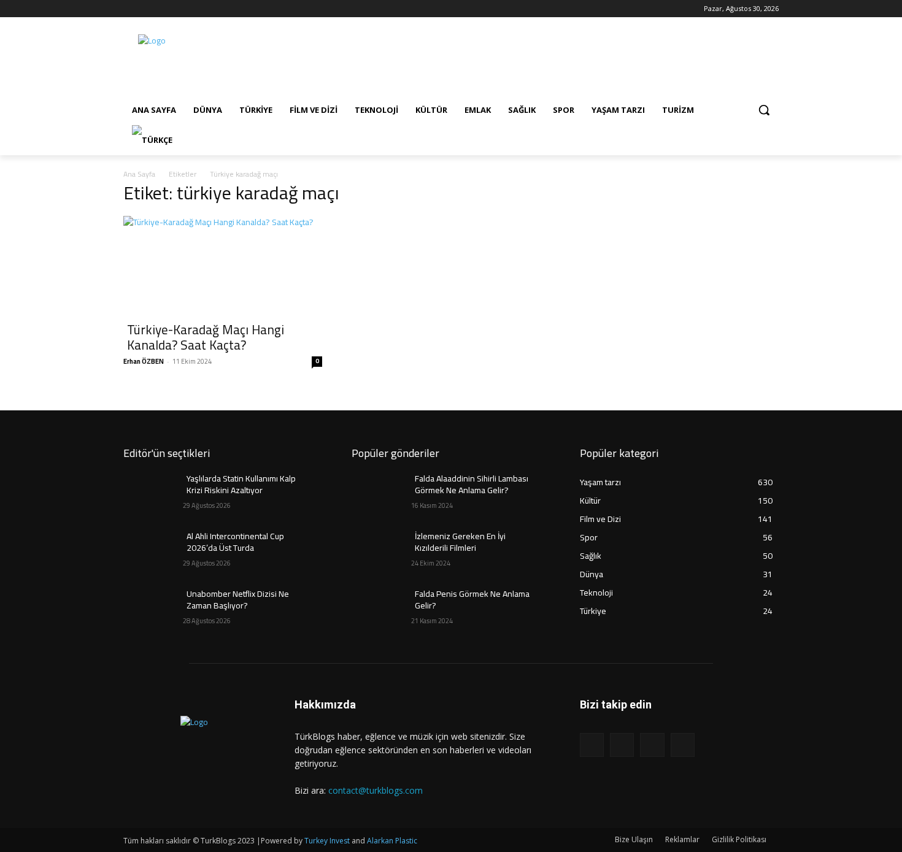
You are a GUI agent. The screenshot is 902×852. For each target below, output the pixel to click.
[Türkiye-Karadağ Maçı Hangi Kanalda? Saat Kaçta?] (222, 265)
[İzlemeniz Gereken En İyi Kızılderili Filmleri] (381, 551)
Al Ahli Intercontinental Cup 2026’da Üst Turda (235, 542)
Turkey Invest (327, 840)
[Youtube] (181, 9)
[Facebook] (130, 9)
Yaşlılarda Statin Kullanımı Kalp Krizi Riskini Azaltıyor (241, 484)
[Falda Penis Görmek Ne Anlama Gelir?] (381, 609)
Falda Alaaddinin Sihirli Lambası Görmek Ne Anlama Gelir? (471, 484)
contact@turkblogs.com (375, 790)
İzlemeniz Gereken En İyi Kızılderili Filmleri (460, 542)
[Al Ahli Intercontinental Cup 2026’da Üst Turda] (153, 551)
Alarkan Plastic (392, 840)
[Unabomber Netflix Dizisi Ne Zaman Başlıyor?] (153, 609)
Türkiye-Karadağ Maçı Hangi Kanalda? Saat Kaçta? (205, 337)
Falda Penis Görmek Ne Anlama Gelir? (472, 600)
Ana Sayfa (139, 174)
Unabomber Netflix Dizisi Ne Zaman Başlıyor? (238, 600)
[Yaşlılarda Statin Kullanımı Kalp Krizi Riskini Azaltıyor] (153, 494)
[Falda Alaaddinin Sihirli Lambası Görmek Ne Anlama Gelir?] (381, 494)
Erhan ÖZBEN (143, 361)
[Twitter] (165, 9)
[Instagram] (148, 9)
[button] (764, 110)
